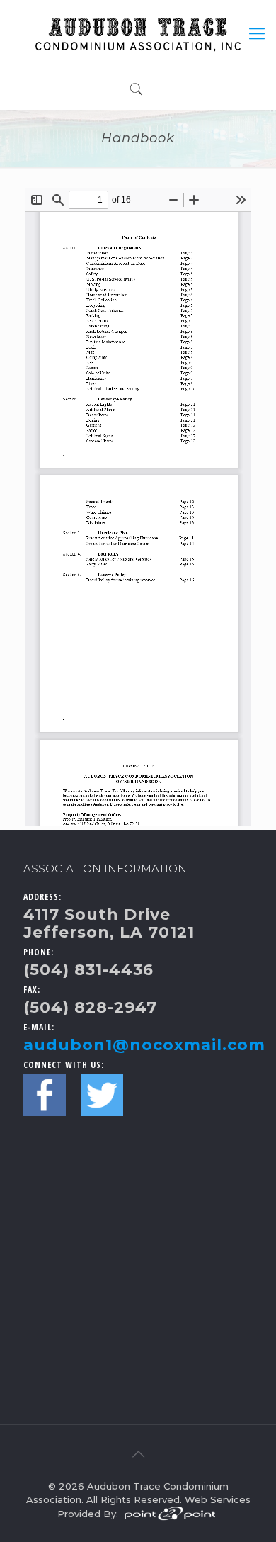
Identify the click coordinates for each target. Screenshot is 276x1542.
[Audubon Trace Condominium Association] (138, 33)
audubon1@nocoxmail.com (144, 1044)
